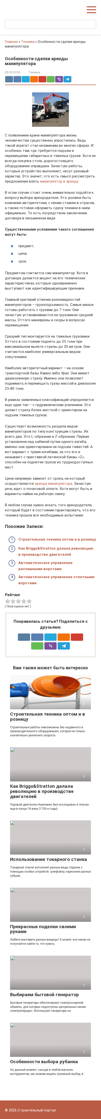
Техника (28, 42)
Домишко (15, 7)
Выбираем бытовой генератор (44, 994)
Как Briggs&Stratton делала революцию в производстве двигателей (42, 791)
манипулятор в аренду (59, 181)
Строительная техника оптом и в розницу (57, 539)
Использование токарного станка (48, 859)
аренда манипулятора (53, 483)
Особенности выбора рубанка (44, 1061)
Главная (11, 42)
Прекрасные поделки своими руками (43, 929)
